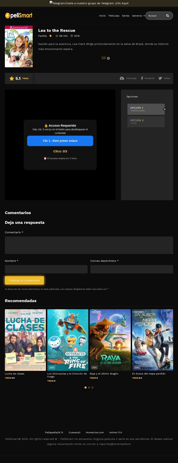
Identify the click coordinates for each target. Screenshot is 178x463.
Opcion (137, 109)
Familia (42, 35)
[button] (85, 387)
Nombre (11, 260)
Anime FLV (115, 432)
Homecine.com (95, 432)
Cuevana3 (74, 432)
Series (125, 15)
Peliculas (114, 15)
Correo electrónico (104, 260)
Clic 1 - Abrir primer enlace (60, 140)
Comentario (14, 232)
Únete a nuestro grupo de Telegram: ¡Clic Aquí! (96, 3)
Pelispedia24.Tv (54, 432)
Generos (137, 15)
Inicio (102, 15)
